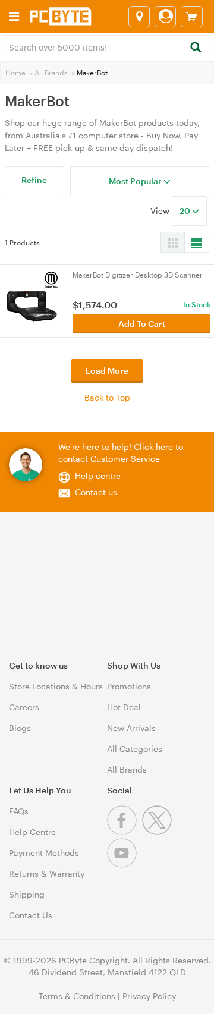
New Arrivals (131, 728)
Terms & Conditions (77, 996)
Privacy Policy (149, 996)
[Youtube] (123, 864)
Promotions (129, 686)
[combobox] (107, 46)
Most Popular (136, 181)
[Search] (195, 48)
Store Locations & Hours (56, 686)
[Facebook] (124, 832)
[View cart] (192, 16)
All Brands (51, 72)
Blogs (20, 728)
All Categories (134, 749)
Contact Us (30, 915)
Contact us (96, 492)
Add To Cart (141, 324)
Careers (24, 707)
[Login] (165, 16)
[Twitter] (158, 832)
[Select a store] (139, 16)
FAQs (19, 811)
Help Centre (32, 832)
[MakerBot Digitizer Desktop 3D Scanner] (32, 297)
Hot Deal (124, 707)
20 (186, 211)
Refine (34, 180)
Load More (107, 371)
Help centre (98, 476)
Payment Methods (44, 853)
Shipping (27, 894)
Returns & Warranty (46, 873)
